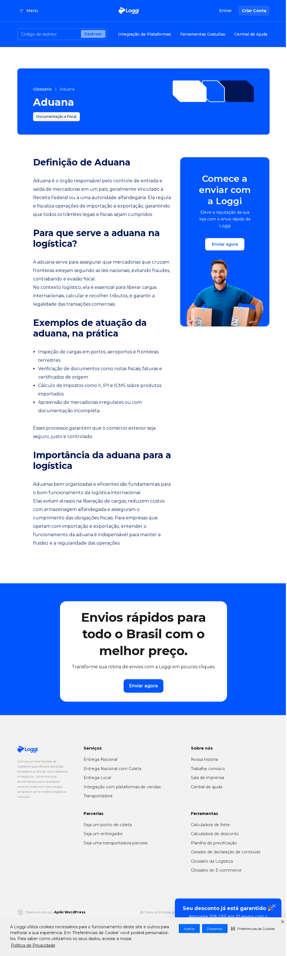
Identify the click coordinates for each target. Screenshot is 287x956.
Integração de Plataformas (144, 34)
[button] (253, 928)
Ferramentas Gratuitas (202, 34)
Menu (32, 10)
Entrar (225, 10)
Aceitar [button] (189, 929)
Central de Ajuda (250, 34)
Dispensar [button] (215, 929)
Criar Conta (254, 10)
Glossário (42, 89)
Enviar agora (225, 244)
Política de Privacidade (33, 945)
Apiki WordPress (69, 912)
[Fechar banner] (274, 906)
